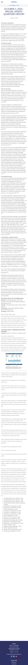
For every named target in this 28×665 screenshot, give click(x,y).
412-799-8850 (16, 645)
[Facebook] (11, 656)
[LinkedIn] (14, 656)
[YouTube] (16, 656)
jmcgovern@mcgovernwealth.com (14, 654)
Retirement (14, 662)
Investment (14, 664)
